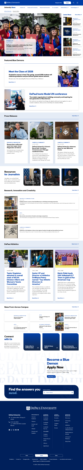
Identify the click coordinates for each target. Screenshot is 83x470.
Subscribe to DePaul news (29, 347)
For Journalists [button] (55, 7)
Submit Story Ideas (48, 347)
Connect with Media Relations (30, 182)
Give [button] (56, 455)
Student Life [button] (22, 7)
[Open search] (74, 2)
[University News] (9, 7)
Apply (67, 2)
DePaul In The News (67, 182)
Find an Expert (49, 183)
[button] (64, 7)
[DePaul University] (13, 3)
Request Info (58, 2)
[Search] (72, 392)
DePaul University (7, 11)
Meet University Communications (69, 347)
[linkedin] (9, 429)
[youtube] (18, 429)
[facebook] (16, 429)
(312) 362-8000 (14, 422)
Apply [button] (41, 455)
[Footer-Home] (41, 408)
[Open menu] (78, 2)
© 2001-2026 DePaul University (41, 464)
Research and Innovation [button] (45, 7)
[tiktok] (11, 429)
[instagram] (13, 429)
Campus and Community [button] (32, 7)
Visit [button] (27, 455)
